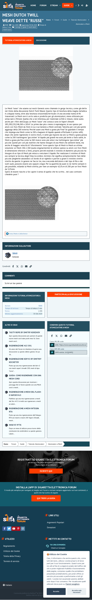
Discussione (41, 40)
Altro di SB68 (11, 325)
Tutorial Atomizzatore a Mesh (18, 40)
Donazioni (51, 527)
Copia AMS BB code (57, 349)
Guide (66, 5)
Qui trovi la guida (46, 498)
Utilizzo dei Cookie (11, 551)
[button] (60, 5)
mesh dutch (32, 27)
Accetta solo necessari (76, 591)
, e (18, 234)
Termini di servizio (11, 561)
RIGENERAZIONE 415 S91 (20, 345)
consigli (18, 27)
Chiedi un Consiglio (58, 548)
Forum (43, 5)
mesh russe (7, 30)
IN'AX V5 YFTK (15, 425)
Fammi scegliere (73, 584)
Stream (54, 5)
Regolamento (9, 546)
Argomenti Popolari (55, 522)
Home (33, 5)
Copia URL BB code (56, 341)
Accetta (56, 591)
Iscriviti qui (46, 471)
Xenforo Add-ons (36, 595)
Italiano (8, 585)
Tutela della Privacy (11, 556)
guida (24, 27)
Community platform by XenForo (34, 593)
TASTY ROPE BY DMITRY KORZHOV (24, 332)
